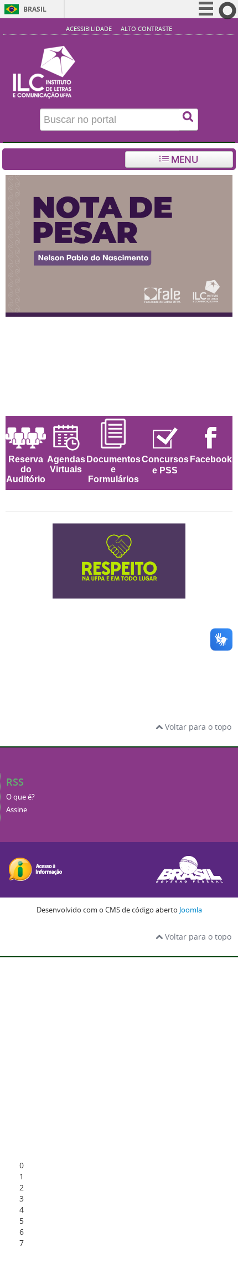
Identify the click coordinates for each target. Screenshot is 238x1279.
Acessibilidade (89, 28)
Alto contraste (146, 28)
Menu (183, 159)
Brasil (34, 9)
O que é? (20, 797)
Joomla (190, 910)
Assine (16, 809)
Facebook (211, 459)
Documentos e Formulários (113, 469)
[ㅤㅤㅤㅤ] (119, 65)
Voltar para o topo (197, 726)
